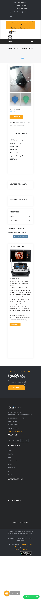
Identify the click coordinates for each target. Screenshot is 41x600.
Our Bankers (24, 28)
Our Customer (15, 28)
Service (10, 464)
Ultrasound (13, 217)
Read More (15, 324)
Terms (16, 549)
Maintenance (11, 468)
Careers (31, 28)
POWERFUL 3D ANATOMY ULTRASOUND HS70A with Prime (19, 283)
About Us (10, 454)
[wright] (15, 407)
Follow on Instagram (21, 237)
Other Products (27, 48)
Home (10, 48)
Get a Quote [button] (15, 117)
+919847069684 (22, 6)
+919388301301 (22, 3)
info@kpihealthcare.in (21, 8)
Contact (10, 474)
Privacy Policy (23, 549)
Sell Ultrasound (12, 461)
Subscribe (15, 388)
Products (17, 48)
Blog (9, 471)
